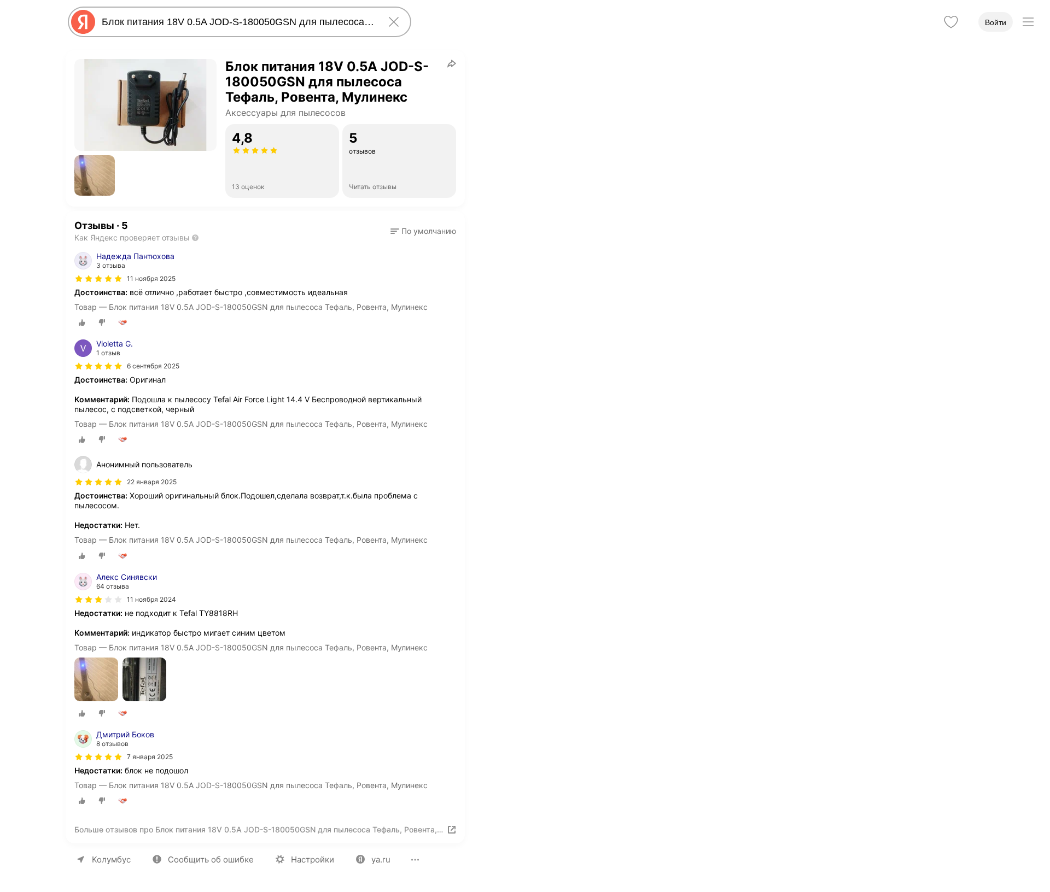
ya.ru (380, 859)
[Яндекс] (83, 22)
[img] (98, 278)
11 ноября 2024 (151, 599)
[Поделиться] (451, 63)
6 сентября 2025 (153, 366)
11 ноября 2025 (151, 278)
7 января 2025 (150, 757)
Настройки (312, 859)
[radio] (82, 322)
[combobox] (237, 22)
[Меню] (1028, 22)
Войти (995, 22)
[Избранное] (951, 22)
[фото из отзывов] (96, 680)
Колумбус (111, 859)
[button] (94, 175)
